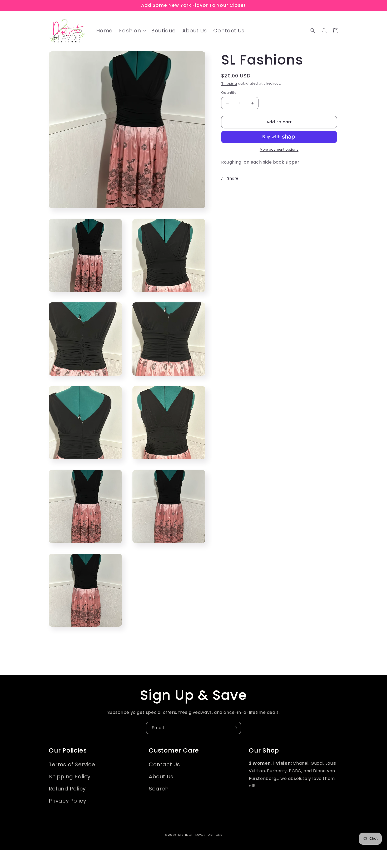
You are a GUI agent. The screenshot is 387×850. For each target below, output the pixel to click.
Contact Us (164, 764)
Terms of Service (72, 764)
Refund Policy (67, 788)
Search (159, 788)
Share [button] (233, 178)
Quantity (228, 92)
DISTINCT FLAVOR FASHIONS (200, 835)
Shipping (229, 83)
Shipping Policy (70, 776)
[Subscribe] (235, 728)
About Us (161, 776)
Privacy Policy (67, 800)
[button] (132, 30)
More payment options (279, 149)
